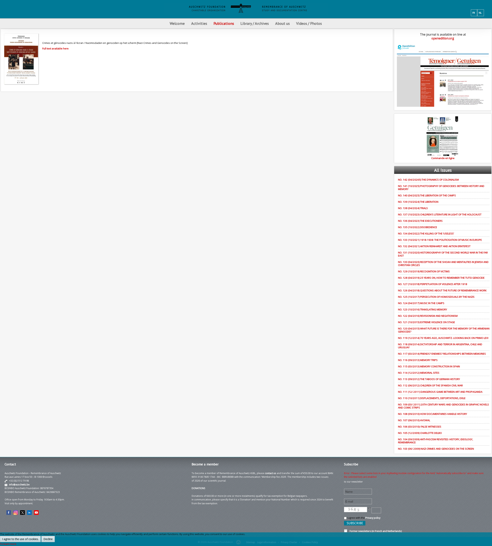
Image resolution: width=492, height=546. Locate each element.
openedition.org (442, 38)
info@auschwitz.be (19, 484)
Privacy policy (372, 517)
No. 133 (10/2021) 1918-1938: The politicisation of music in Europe (440, 239)
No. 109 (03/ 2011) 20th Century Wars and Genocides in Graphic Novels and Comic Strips (443, 406)
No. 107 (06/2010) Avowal (414, 420)
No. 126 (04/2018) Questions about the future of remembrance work (442, 290)
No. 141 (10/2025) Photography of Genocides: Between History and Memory (441, 187)
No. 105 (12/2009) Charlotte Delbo (420, 432)
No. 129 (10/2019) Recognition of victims (424, 271)
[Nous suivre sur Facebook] (8, 512)
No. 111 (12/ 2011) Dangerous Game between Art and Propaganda (440, 391)
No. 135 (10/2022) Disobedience (417, 227)
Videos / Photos (309, 23)
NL (480, 12)
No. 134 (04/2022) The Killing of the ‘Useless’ (426, 233)
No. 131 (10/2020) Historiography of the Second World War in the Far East (443, 254)
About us (282, 23)
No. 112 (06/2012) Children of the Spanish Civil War (430, 385)
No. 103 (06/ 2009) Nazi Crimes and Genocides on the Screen (436, 448)
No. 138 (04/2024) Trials (413, 208)
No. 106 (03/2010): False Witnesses (419, 426)
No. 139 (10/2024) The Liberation (418, 201)
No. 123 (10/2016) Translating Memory (422, 309)
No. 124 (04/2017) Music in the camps (421, 303)
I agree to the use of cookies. (20, 539)
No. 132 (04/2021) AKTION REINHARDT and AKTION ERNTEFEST (434, 246)
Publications (224, 23)
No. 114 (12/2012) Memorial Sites (418, 372)
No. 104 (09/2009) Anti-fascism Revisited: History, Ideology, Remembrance (435, 441)
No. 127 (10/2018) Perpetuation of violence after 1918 (432, 284)
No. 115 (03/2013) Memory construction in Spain (429, 366)
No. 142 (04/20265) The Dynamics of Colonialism (428, 179)
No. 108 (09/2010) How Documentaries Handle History (432, 413)
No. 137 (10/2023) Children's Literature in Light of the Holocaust (439, 214)
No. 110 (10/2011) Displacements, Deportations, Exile (431, 398)
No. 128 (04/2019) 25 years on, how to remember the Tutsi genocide (441, 277)
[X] (22, 512)
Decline (48, 539)
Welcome (177, 23)
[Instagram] (15, 512)
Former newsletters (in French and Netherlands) (374, 531)
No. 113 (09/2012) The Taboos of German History (429, 379)
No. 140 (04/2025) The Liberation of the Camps (427, 195)
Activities (199, 23)
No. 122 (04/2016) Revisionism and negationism (428, 315)
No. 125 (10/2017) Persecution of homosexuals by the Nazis (436, 296)
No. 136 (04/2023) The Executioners (420, 220)
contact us (270, 473)
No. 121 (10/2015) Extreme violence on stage (426, 322)
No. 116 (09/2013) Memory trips (418, 360)
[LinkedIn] (29, 512)
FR (473, 12)
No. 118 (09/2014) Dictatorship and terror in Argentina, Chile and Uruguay (440, 346)
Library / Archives (254, 23)
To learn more (8, 544)
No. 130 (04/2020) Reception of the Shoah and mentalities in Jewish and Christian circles (443, 263)
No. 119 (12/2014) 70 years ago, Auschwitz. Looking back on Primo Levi (443, 337)
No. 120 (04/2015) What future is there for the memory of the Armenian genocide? (444, 330)
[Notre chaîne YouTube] (36, 512)
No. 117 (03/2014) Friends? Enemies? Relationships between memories (442, 353)
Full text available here (55, 48)
